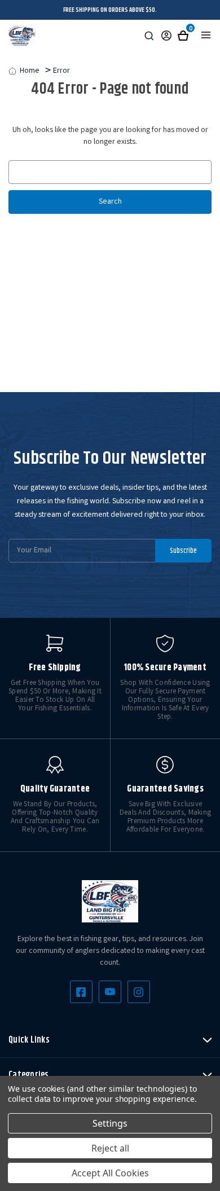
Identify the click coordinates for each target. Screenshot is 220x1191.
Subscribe (183, 550)
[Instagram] (138, 992)
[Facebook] (81, 992)
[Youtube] (110, 992)
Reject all (110, 1148)
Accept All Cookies (110, 1173)
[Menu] (206, 35)
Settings (110, 1123)
